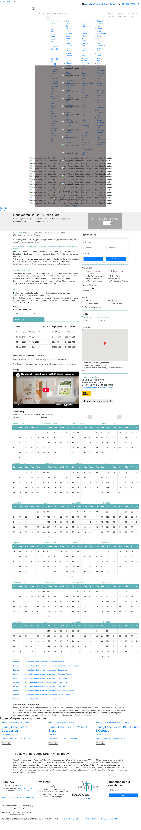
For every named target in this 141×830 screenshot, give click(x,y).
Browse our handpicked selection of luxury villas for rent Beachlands (40, 670)
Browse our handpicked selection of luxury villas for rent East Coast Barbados (44, 691)
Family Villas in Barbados (69, 45)
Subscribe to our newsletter (98, 401)
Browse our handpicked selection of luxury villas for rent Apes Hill (39, 662)
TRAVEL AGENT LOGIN (108, 819)
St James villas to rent (100, 23)
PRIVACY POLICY (90, 819)
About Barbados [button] (111, 15)
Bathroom (40, 222)
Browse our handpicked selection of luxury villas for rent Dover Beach (40, 686)
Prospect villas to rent (85, 50)
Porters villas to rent (85, 43)
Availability (43, 232)
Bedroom (17, 222)
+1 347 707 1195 (23, 786)
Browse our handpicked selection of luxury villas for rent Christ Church (41, 678)
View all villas (54, 22)
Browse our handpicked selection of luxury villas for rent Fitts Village (40, 699)
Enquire (3, 210)
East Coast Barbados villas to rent (69, 26)
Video (63, 232)
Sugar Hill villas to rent (101, 48)
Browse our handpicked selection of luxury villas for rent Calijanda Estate (42, 674)
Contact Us (134, 15)
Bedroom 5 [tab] (19, 319)
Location (51, 232)
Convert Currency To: (22, 310)
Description (17, 232)
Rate (37, 232)
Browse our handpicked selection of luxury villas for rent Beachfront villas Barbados (46, 666)
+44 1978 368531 (25, 788)
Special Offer (120, 15)
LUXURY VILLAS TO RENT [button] (56, 14)
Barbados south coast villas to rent (54, 39)
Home (41, 14)
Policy (58, 232)
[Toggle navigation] (3, 9)
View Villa (6, 743)
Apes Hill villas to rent (53, 29)
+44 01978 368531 (128, 4)
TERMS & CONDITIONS (70, 819)
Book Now (4, 208)
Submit (123, 795)
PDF (87, 394)
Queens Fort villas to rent (85, 58)
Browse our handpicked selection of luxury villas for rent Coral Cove (40, 682)
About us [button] (126, 15)
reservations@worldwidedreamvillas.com (100, 4)
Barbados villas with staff (54, 58)
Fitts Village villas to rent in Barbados (69, 56)
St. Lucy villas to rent (100, 40)
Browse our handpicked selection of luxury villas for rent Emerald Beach (41, 695)
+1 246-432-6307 (22, 791)
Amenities (26, 232)
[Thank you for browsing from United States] (138, 4)
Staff (33, 232)
